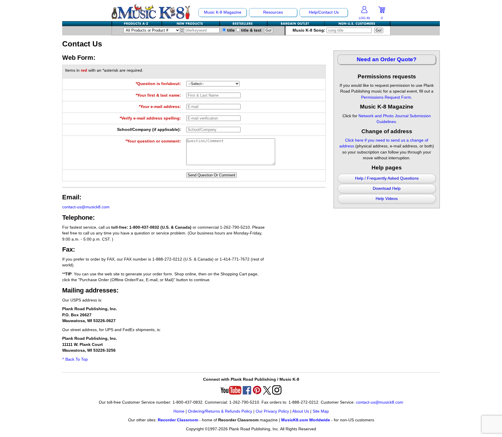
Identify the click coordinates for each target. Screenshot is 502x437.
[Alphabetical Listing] (137, 23)
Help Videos (387, 198)
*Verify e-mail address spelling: (150, 118)
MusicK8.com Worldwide (305, 420)
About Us (300, 411)
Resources (273, 12)
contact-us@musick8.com (86, 207)
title (230, 30)
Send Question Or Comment (211, 175)
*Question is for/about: (158, 84)
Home (178, 411)
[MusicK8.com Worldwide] (357, 23)
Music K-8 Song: (310, 30)
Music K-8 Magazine (222, 12)
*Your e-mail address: (160, 106)
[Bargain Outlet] (296, 23)
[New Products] (191, 23)
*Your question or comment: (153, 141)
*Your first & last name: (158, 95)
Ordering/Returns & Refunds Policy (220, 411)
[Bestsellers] (244, 23)
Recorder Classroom (178, 420)
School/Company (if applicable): (149, 129)
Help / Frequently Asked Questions (387, 178)
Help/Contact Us (324, 12)
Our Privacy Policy (272, 411)
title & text (250, 30)
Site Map (321, 411)
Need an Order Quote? (387, 59)
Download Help (387, 188)
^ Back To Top (75, 359)
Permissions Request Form (386, 97)
